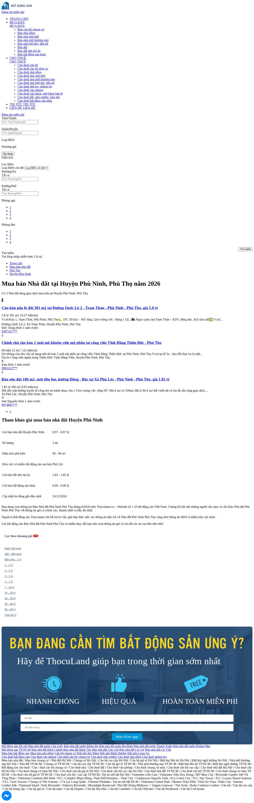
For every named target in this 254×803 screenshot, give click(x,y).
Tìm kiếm (245, 249)
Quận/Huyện (10, 129)
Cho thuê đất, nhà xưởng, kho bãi (38, 97)
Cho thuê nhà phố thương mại (36, 79)
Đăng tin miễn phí (13, 12)
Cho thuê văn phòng (30, 90)
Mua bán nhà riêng (42, 753)
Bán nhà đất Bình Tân (77, 749)
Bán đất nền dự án (28, 50)
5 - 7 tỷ (9, 581)
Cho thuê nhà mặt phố (31, 75)
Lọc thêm (7, 164)
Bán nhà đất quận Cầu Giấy (45, 746)
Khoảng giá (9, 146)
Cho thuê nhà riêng (29, 72)
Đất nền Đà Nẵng (88, 753)
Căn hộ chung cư (65, 753)
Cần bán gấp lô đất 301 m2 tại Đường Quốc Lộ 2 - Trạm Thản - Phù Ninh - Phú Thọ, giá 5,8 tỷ (80, 308)
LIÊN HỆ (16, 107)
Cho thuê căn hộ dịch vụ (32, 68)
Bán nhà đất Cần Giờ (105, 749)
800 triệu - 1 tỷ (13, 559)
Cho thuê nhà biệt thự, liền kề (36, 83)
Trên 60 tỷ (10, 615)
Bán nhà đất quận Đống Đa (81, 746)
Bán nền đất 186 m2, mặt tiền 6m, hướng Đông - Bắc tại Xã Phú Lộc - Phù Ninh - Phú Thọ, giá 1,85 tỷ (86, 379)
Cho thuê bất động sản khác (34, 100)
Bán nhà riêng (26, 33)
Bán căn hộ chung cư (30, 29)
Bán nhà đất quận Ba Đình (116, 746)
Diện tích (7, 157)
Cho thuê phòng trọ (154, 756)
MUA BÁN (17, 22)
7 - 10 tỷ (9, 587)
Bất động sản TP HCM (16, 749)
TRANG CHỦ (19, 18)
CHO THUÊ (18, 58)
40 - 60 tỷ (10, 609)
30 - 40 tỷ (10, 603)
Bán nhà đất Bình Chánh (47, 749)
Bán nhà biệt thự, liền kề (32, 43)
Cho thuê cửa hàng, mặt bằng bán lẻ (40, 93)
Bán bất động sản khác (31, 54)
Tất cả (5, 175)
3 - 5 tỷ (9, 576)
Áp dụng (8, 153)
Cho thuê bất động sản (16, 756)
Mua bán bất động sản (15, 753)
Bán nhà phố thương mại (33, 40)
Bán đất (22, 47)
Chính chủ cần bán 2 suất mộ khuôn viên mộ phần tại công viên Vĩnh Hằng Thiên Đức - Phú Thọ (82, 343)
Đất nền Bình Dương (113, 753)
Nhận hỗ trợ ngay (127, 736)
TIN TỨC (16, 104)
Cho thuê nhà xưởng (104, 756)
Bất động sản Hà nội (14, 746)
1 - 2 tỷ (9, 565)
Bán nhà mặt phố (28, 36)
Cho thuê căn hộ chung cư (73, 756)
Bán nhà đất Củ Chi (131, 749)
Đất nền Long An (138, 753)
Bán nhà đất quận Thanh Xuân (153, 746)
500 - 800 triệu (13, 554)
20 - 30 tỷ (10, 598)
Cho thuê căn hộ (27, 65)
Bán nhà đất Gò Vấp (158, 749)
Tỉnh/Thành (9, 118)
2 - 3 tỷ (9, 570)
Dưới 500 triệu (13, 548)
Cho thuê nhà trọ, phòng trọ (34, 86)
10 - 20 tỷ (10, 592)
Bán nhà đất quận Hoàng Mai (191, 746)
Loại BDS (8, 140)
